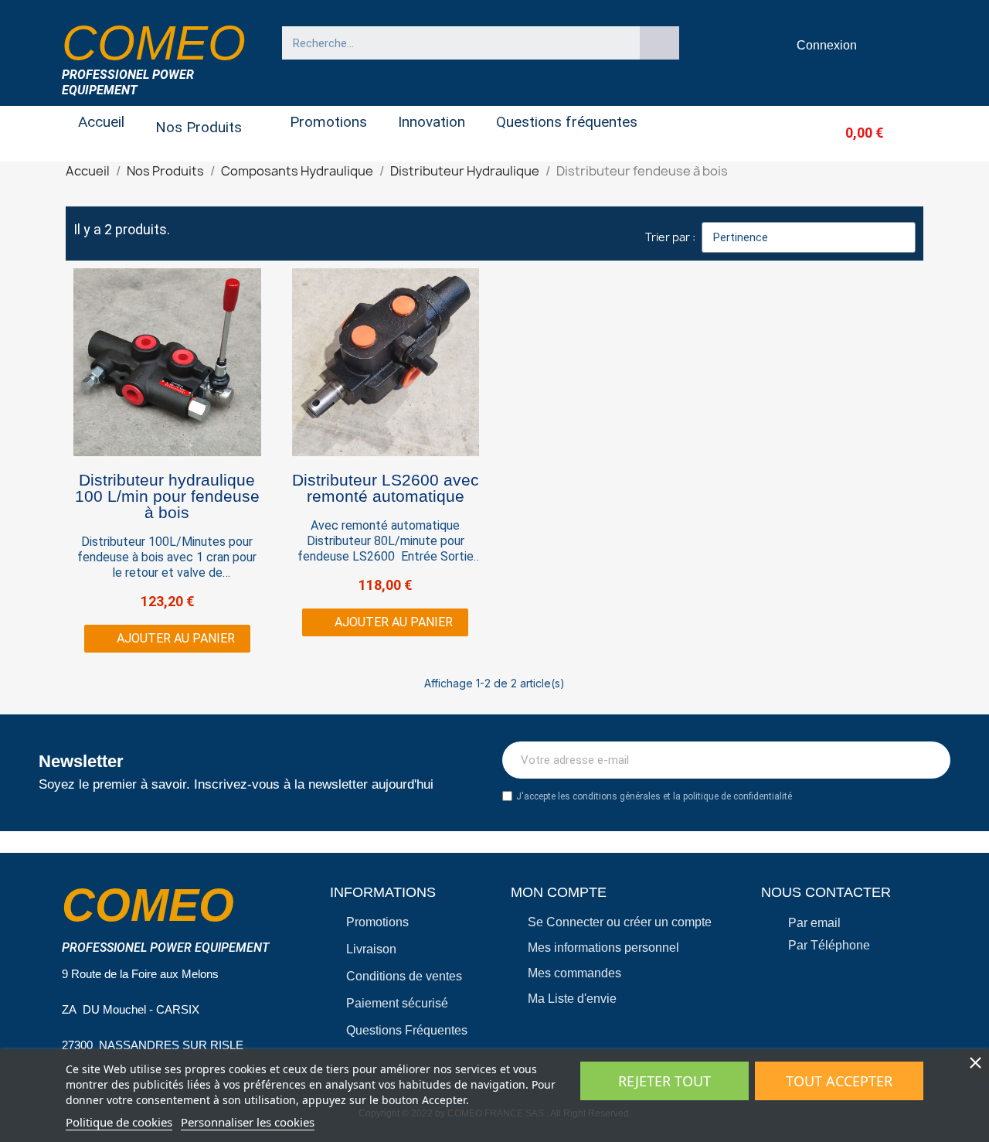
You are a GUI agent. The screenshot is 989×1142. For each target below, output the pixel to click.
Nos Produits (198, 127)
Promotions (328, 122)
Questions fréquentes (566, 122)
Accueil (101, 122)
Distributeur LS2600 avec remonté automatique (385, 488)
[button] (839, 132)
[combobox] (453, 43)
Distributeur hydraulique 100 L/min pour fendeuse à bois (167, 496)
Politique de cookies (119, 1122)
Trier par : (670, 237)
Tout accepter (839, 1081)
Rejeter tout (664, 1081)
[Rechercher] (660, 43)
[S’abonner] (930, 760)
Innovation (431, 122)
